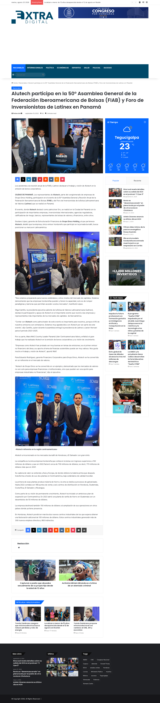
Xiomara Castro (88, 683)
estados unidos (95, 668)
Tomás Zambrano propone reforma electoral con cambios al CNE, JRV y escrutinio (74, 2)
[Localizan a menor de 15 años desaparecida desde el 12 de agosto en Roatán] (57, 614)
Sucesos (108, 68)
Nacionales (18, 68)
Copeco (85, 664)
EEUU (85, 668)
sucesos (94, 675)
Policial (96, 68)
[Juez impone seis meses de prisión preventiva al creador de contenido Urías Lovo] (73, 667)
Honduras (106, 668)
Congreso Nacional (103, 660)
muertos (108, 672)
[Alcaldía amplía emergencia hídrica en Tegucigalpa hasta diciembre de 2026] (52, 667)
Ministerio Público (97, 672)
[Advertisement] (80, 46)
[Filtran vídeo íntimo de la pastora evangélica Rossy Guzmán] (115, 230)
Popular (116, 181)
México (85, 675)
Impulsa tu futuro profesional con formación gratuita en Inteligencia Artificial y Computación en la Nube (117, 320)
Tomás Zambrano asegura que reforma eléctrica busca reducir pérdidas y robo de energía (27, 626)
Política (50, 68)
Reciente (137, 181)
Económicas (63, 68)
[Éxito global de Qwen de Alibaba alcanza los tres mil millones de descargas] (117, 344)
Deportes (76, 68)
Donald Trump (105, 664)
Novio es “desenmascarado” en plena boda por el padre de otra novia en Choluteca (133, 205)
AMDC (85, 660)
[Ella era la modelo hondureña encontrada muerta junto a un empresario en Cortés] (115, 241)
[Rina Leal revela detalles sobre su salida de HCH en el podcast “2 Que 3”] (115, 192)
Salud (86, 68)
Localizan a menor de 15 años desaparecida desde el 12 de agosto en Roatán (56, 625)
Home (15, 83)
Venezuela (86, 679)
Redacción (16, 113)
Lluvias (85, 672)
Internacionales (35, 68)
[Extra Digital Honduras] (33, 17)
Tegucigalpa (104, 675)
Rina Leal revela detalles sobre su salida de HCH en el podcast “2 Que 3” (133, 191)
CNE (92, 660)
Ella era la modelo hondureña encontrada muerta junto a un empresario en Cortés (133, 242)
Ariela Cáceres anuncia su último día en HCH (133, 217)
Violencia (96, 679)
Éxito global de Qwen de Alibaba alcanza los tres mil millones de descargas (117, 357)
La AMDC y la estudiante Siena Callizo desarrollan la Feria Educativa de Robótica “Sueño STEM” (136, 358)
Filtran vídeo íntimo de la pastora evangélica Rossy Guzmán (134, 229)
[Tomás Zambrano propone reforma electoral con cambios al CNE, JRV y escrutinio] (86, 614)
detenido (94, 664)
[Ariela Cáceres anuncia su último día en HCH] (115, 219)
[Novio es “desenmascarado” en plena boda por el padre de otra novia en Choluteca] (115, 203)
